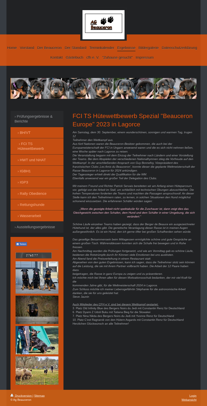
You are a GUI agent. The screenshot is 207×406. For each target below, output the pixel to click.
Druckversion (23, 395)
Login (192, 395)
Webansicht (189, 399)
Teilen (22, 244)
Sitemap (39, 395)
